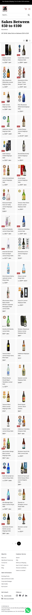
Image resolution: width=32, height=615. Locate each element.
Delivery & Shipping (21, 563)
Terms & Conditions (21, 568)
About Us (3, 558)
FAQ (17, 560)
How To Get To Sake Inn (22, 565)
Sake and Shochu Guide (7, 579)
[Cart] (26, 8)
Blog (2, 568)
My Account (4, 586)
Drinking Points (5, 576)
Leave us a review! (21, 570)
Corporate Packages (6, 581)
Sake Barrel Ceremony (7, 560)
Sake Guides (4, 584)
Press (2, 565)
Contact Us (4, 563)
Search (18, 558)
